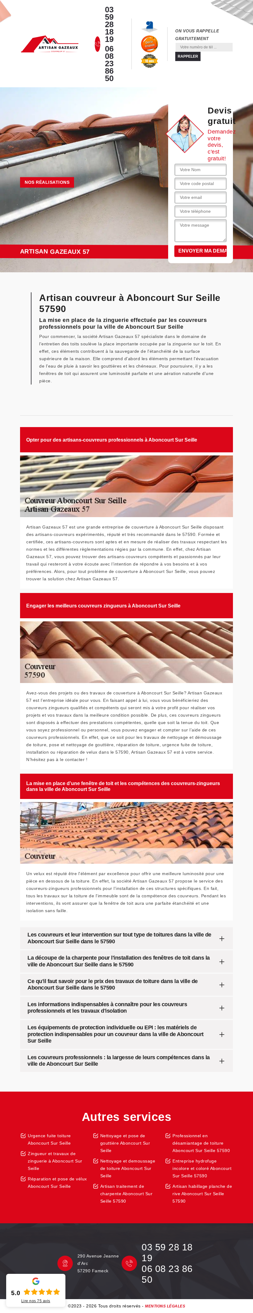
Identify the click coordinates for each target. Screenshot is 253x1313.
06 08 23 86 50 (109, 63)
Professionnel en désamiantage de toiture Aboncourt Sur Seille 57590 (201, 1143)
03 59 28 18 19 (109, 24)
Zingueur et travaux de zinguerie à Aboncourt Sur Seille (55, 1161)
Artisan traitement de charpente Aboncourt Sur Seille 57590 (126, 1194)
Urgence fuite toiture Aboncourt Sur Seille (49, 1139)
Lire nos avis (35, 1301)
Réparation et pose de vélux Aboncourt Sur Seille (57, 1182)
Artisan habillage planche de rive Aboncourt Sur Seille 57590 (202, 1194)
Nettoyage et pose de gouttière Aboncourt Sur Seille (125, 1143)
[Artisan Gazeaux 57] (49, 44)
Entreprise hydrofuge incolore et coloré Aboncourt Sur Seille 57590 (201, 1168)
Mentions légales (165, 1306)
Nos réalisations (47, 182)
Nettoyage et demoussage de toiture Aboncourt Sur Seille (128, 1168)
